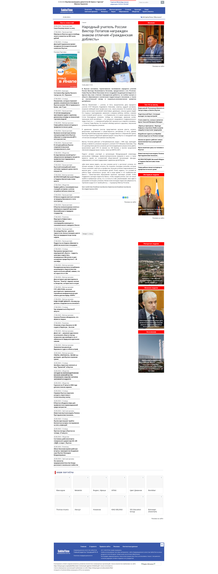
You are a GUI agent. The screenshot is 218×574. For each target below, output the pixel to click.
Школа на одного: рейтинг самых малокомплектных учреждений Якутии (150, 142)
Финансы (104, 11)
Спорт (147, 9)
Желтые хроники (115, 9)
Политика (88, 9)
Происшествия (100, 9)
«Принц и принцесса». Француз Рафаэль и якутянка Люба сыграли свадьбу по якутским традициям (150, 128)
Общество (135, 11)
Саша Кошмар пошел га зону (64, 28)
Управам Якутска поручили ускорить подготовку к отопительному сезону (64, 395)
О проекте (92, 546)
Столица (128, 9)
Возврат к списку (88, 234)
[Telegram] (127, 197)
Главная (83, 546)
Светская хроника (91, 11)
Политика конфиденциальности (83, 555)
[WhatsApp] (125, 197)
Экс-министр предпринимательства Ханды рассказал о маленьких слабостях (66, 463)
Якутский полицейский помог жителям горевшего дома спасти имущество (66, 169)
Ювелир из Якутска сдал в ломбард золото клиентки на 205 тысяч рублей (66, 36)
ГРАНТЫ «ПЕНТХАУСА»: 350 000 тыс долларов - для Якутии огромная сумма (66, 357)
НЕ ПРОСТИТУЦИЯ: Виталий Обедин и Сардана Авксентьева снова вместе (67, 179)
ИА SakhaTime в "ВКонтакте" (152, 17)
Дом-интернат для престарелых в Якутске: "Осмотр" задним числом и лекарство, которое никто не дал (66, 281)
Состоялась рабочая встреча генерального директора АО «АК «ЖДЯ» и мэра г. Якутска (65, 441)
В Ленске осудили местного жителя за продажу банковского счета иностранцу (66, 199)
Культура (138, 9)
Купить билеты (148, 11)
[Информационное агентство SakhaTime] (67, 10)
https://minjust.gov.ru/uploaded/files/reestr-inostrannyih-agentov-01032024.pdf (77, 566)
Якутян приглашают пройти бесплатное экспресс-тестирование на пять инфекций (66, 423)
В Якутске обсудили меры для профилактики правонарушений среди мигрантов (66, 405)
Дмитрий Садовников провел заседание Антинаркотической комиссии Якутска (65, 46)
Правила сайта (105, 546)
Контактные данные (130, 546)
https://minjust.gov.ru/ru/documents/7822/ (100, 568)
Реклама (116, 546)
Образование (124, 11)
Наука (113, 11)
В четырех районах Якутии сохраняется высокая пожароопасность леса (63, 147)
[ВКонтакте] (123, 197)
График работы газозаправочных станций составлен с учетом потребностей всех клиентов (66, 189)
